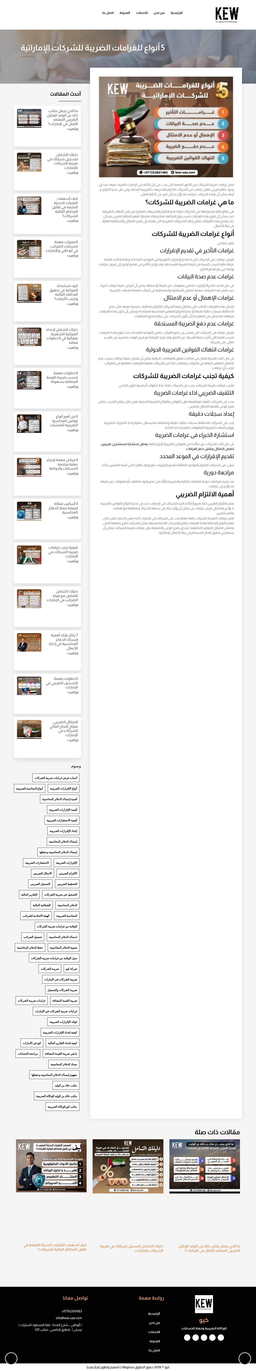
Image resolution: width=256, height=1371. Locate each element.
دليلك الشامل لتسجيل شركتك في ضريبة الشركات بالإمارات (62, 161)
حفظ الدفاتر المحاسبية (30, 947)
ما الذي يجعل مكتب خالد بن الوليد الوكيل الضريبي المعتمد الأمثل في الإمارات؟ (62, 117)
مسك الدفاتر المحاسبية (64, 1064)
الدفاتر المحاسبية (67, 905)
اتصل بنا (108, 12)
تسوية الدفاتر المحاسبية (63, 947)
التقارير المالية (29, 894)
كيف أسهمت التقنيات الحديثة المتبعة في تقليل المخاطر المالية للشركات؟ (65, 207)
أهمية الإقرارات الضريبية (63, 809)
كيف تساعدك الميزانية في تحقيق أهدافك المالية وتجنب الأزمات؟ (64, 292)
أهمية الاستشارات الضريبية (62, 820)
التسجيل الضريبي (40, 884)
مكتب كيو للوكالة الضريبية (62, 1106)
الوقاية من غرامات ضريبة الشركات (57, 926)
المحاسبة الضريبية (66, 915)
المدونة (125, 12)
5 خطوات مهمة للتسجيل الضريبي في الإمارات (62, 683)
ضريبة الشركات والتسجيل (62, 990)
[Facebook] (62, 15)
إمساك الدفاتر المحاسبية (63, 841)
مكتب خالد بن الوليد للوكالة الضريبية (56, 1096)
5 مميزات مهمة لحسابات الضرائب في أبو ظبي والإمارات (62, 246)
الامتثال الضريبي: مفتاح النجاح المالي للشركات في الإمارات (64, 728)
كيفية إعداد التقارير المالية (62, 1043)
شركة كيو (71, 968)
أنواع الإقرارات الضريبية (63, 788)
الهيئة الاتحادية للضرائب (36, 915)
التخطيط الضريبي (67, 884)
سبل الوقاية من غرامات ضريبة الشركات (54, 958)
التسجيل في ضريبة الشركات (60, 894)
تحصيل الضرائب (32, 937)
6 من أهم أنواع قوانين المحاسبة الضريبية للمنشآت (64, 420)
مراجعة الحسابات (28, 1053)
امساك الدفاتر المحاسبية (63, 937)
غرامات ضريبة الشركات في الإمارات (56, 1011)
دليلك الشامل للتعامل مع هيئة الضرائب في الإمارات (62, 595)
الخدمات (142, 12)
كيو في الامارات (32, 1043)
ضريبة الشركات (50, 968)
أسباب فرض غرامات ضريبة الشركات (56, 777)
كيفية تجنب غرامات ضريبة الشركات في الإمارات (63, 552)
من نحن (159, 12)
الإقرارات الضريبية (66, 862)
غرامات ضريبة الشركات (31, 1000)
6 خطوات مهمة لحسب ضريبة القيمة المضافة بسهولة (62, 377)
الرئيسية (177, 12)
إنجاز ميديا (93, 1367)
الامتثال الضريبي (42, 873)
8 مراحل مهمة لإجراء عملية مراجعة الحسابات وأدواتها (62, 464)
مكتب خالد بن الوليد (66, 1085)
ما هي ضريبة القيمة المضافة (61, 1053)
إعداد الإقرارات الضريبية (63, 830)
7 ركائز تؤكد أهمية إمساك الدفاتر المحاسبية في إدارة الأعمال (63, 641)
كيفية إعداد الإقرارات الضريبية (60, 1032)
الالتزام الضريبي (68, 873)
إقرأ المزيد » (72, 129)
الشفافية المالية (42, 905)
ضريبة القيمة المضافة (64, 1000)
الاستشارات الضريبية (37, 862)
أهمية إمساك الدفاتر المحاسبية (59, 799)
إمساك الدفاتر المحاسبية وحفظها (58, 852)
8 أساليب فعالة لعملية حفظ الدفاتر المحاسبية (63, 508)
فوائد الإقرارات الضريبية (63, 1021)
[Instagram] (212, 1337)
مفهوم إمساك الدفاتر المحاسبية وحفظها (54, 1074)
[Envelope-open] (50, 15)
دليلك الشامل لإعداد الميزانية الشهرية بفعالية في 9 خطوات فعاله (62, 336)
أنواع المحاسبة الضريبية (29, 788)
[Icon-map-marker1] (26, 15)
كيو (204, 1320)
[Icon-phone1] (38, 15)
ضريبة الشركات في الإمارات (60, 979)
